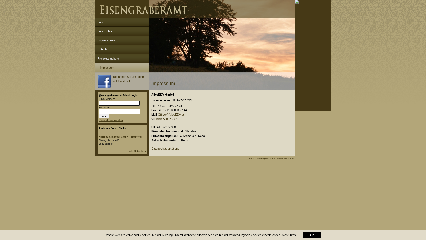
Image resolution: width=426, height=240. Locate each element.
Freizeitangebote (108, 58)
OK (312, 235)
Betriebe (103, 49)
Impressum (107, 67)
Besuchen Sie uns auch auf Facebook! (128, 79)
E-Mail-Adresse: (107, 99)
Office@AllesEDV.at (171, 114)
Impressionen (106, 40)
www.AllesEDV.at (167, 118)
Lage (101, 22)
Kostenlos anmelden (111, 120)
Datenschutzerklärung (165, 148)
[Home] (195, 16)
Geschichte (105, 31)
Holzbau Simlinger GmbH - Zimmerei (120, 136)
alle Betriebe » (137, 151)
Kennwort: (104, 107)
